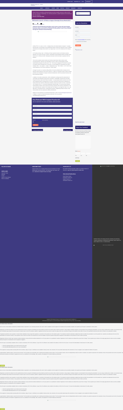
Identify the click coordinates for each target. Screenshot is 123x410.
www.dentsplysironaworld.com (66, 92)
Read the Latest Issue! (79, 122)
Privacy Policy (72, 320)
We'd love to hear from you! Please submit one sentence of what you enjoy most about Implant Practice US (83, 133)
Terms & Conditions (5, 178)
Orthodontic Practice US (67, 180)
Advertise (3, 174)
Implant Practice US (67, 179)
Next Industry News (68, 130)
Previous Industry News (37, 130)
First (76, 155)
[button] (43, 8)
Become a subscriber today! (38, 16)
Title (86, 155)
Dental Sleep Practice (67, 176)
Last (81, 155)
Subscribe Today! (4, 172)
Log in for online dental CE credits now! (75, 170)
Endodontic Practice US (67, 177)
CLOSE (2, 365)
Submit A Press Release (6, 177)
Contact (2, 175)
